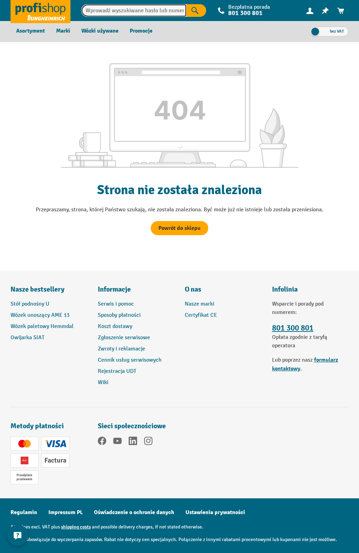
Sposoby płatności (119, 315)
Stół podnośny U (30, 304)
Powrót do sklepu (179, 228)
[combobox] (134, 10)
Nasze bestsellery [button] (38, 289)
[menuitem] (310, 10)
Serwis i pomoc (116, 304)
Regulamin (24, 512)
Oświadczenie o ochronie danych (134, 512)
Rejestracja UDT (117, 371)
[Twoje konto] (310, 10)
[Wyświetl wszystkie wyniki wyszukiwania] (40, 10)
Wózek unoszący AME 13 (40, 315)
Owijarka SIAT (28, 337)
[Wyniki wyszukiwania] (196, 10)
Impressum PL (65, 512)
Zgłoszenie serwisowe (124, 337)
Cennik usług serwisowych (130, 360)
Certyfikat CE (201, 315)
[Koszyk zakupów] (340, 10)
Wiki (103, 382)
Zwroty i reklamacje (121, 349)
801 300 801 (292, 328)
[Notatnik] (325, 10)
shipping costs (76, 527)
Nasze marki (199, 304)
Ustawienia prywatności (215, 512)
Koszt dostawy (115, 326)
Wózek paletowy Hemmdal (42, 326)
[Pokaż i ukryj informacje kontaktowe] (17, 535)
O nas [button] (193, 289)
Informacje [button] (114, 289)
